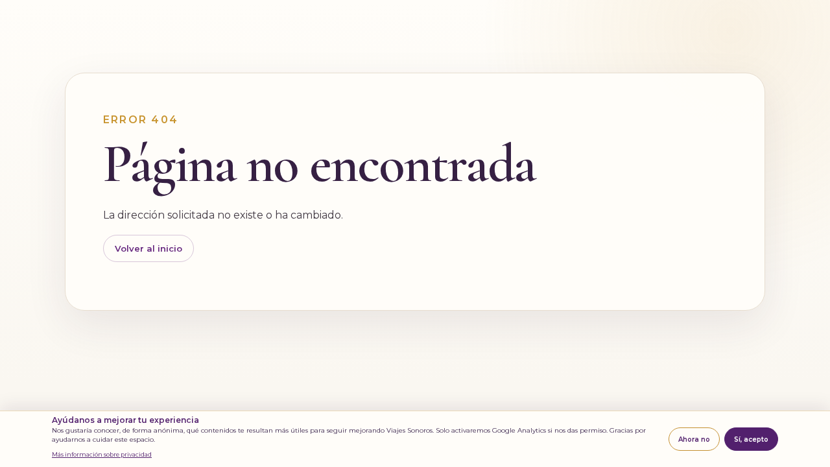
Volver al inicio (148, 248)
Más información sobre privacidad (102, 454)
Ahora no (694, 439)
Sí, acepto (751, 439)
